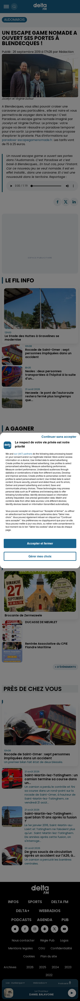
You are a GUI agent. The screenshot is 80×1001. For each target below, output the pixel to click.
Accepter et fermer (40, 543)
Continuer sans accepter (58, 436)
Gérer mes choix (40, 556)
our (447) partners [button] (23, 453)
